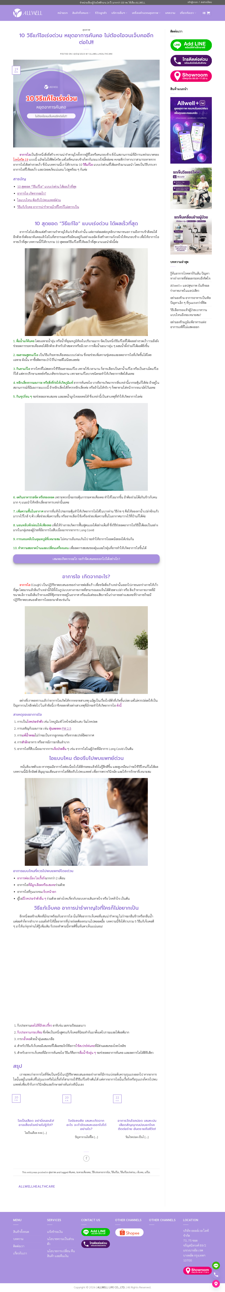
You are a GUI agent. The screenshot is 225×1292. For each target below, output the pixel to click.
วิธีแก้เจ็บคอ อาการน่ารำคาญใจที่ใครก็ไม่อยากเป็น (48, 207)
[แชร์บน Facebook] (86, 1158)
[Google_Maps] (216, 1284)
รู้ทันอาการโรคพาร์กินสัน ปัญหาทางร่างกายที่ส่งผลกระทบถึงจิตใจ (190, 275)
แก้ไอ (147, 1172)
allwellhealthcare (100, 53)
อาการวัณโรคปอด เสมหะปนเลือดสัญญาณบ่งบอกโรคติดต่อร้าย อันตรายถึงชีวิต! (137, 1125)
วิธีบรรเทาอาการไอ (101, 1172)
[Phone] (216, 1274)
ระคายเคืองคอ (83, 1172)
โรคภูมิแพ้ (55, 721)
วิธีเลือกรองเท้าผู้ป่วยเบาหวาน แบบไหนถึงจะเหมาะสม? (188, 312)
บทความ (170, 13)
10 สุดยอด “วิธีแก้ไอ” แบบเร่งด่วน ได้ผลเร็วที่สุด (46, 186)
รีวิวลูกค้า (101, 13)
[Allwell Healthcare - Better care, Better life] (27, 13)
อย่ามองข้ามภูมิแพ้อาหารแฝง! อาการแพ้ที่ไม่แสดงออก (188, 324)
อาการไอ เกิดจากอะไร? (31, 193)
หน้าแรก (63, 13)
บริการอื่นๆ (118, 13)
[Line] (216, 1265)
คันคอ (72, 1172)
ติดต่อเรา (18, 1246)
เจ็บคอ (140, 1172)
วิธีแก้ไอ (115, 1172)
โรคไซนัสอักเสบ (72, 721)
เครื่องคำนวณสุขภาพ (145, 13)
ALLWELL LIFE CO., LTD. (111, 1287)
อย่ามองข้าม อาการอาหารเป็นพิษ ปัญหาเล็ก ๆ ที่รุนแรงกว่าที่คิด (190, 300)
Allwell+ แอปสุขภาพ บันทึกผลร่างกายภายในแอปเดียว (189, 287)
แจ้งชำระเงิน (55, 1232)
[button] (206, 13)
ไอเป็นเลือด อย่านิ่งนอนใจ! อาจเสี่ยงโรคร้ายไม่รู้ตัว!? (36, 1123)
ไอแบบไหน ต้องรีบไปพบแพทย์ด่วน (39, 200)
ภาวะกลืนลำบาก (59, 742)
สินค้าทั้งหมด (80, 13)
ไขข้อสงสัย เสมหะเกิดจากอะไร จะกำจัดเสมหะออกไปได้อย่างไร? (86, 1125)
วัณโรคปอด (90, 721)
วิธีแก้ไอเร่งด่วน (127, 1172)
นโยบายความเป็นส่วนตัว (60, 1241)
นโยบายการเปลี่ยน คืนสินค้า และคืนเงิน (61, 1253)
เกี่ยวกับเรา (187, 13)
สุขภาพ (86, 29)
